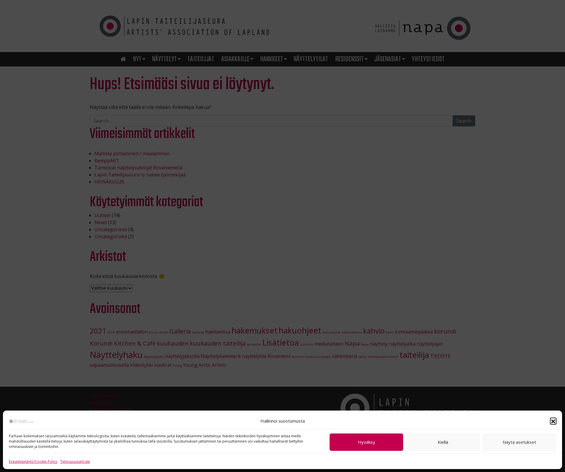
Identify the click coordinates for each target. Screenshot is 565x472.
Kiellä (443, 442)
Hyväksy (366, 442)
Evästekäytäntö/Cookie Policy (33, 461)
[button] (553, 421)
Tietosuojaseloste (75, 461)
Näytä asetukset (519, 442)
